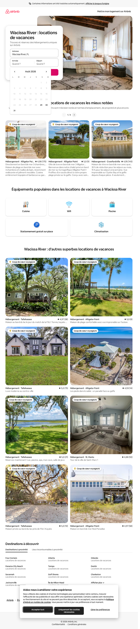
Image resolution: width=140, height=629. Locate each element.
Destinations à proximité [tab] (16, 549)
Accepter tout (37, 609)
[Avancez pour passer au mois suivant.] (46, 71)
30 (46, 105)
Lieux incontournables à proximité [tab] (47, 549)
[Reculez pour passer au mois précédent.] (15, 71)
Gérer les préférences (100, 609)
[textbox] (22, 63)
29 (41, 105)
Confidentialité (58, 624)
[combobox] (34, 54)
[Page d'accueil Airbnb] (12, 11)
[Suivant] (74, 115)
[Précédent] (64, 115)
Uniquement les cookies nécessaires (69, 610)
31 (14, 110)
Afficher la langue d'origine (97, 3)
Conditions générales (77, 624)
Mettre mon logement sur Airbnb (114, 11)
